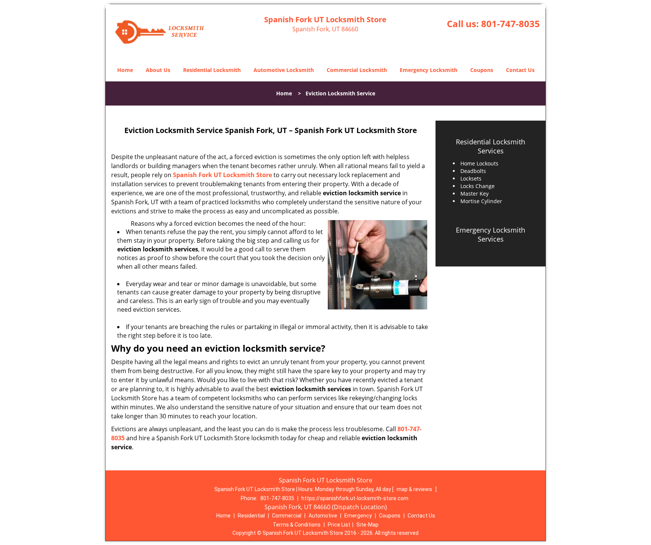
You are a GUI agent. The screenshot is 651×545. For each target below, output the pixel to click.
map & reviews (415, 489)
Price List (339, 525)
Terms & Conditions (297, 525)
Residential (251, 516)
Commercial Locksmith (357, 69)
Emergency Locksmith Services (490, 234)
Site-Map (367, 525)
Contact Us (520, 69)
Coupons (481, 69)
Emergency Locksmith (428, 69)
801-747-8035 (510, 23)
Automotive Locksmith (284, 69)
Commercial (286, 516)
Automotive (323, 516)
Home (125, 69)
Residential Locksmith (212, 69)
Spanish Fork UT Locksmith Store (222, 175)
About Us (158, 69)
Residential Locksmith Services (490, 146)
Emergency (358, 516)
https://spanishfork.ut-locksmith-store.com (354, 498)
